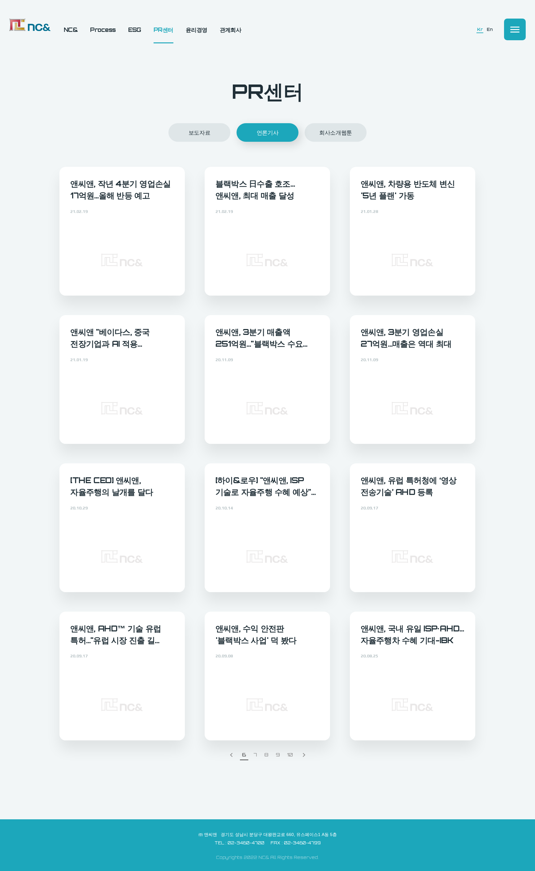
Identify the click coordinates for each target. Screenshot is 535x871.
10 (290, 755)
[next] (304, 755)
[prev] (231, 755)
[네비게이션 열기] (515, 29)
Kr (480, 30)
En (489, 30)
